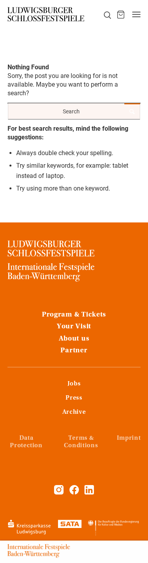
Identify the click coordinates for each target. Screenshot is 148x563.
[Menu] (136, 14)
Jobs (74, 384)
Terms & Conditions (81, 442)
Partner (73, 350)
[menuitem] (103, 14)
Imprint (129, 438)
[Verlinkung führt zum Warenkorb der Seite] (121, 14)
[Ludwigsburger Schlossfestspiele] (46, 14)
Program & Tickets (74, 315)
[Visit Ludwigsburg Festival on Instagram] (59, 492)
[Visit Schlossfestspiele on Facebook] (75, 492)
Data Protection (26, 442)
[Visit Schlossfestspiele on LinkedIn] (89, 492)
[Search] (103, 14)
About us (74, 339)
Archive (74, 412)
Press (74, 398)
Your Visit (74, 326)
